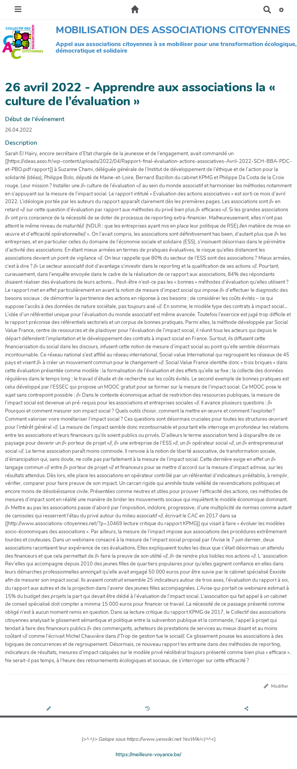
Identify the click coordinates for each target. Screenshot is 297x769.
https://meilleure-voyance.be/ (148, 754)
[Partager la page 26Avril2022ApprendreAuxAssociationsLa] (247, 709)
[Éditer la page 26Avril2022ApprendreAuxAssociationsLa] (49, 709)
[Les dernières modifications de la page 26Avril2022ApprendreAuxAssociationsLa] (148, 709)
